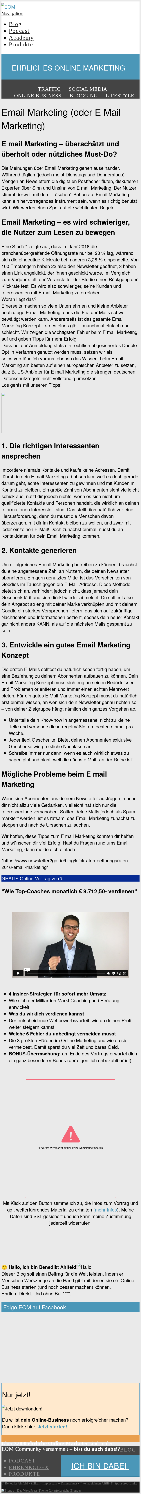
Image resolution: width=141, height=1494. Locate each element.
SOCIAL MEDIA (88, 89)
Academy (21, 37)
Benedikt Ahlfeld (16, 1483)
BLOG (128, 1450)
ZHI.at (35, 1483)
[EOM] (8, 6)
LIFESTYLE (120, 95)
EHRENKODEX (29, 1467)
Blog (15, 24)
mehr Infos (106, 1209)
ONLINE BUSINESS (38, 95)
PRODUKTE (24, 1474)
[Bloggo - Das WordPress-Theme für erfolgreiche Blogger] (41, 1490)
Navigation (12, 13)
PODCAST (22, 1461)
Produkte (21, 44)
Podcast (19, 30)
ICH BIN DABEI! (100, 1465)
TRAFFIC (49, 89)
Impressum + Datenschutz (59, 1483)
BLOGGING (84, 95)
